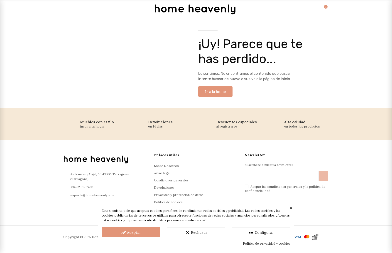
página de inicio (276, 79)
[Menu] (68, 9)
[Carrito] (320, 9)
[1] (323, 176)
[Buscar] (292, 9)
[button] (215, 91)
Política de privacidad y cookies (266, 243)
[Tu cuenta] (302, 9)
